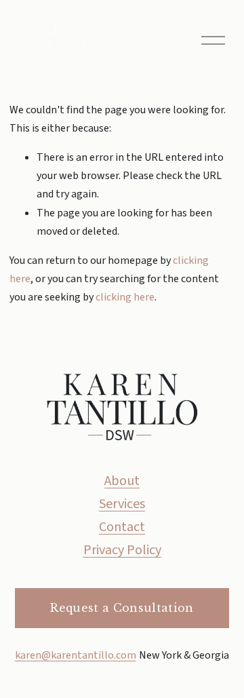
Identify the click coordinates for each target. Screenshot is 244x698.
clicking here (125, 297)
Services (122, 504)
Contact (122, 527)
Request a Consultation (121, 608)
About (122, 480)
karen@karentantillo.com (75, 655)
